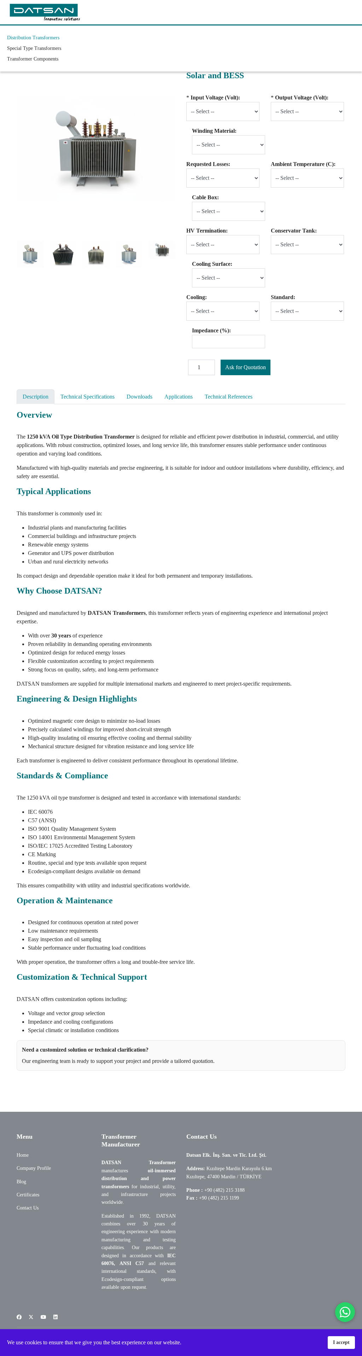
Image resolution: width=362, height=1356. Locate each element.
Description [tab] (35, 397)
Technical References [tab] (228, 397)
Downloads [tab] (139, 397)
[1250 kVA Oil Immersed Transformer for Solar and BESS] (30, 254)
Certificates (28, 1194)
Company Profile (34, 1168)
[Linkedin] (55, 1317)
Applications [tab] (178, 397)
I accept (341, 1342)
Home (23, 1155)
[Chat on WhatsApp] (345, 1312)
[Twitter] (31, 1317)
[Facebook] (19, 1317)
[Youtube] (43, 1317)
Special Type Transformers (34, 48)
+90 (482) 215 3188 (224, 1190)
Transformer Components (32, 59)
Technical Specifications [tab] (87, 397)
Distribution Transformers (33, 37)
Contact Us (28, 1208)
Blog (21, 1181)
